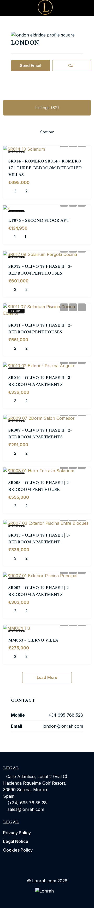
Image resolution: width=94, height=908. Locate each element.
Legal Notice (15, 841)
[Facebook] (37, 898)
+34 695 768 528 (65, 715)
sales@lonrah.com (26, 809)
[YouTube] (56, 898)
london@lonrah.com (63, 726)
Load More (47, 677)
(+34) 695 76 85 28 (26, 802)
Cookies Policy (18, 850)
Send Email (30, 65)
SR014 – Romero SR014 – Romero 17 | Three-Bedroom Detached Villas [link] (45, 168)
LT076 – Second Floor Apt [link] (38, 220)
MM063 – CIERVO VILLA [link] (33, 640)
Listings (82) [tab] (47, 107)
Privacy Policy (17, 832)
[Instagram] (47, 898)
